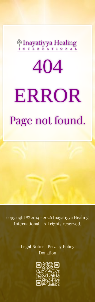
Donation (47, 252)
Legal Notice (33, 246)
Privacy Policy (61, 246)
